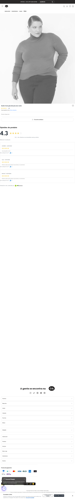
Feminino (4, 398)
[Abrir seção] (40, 398)
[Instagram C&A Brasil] (30, 393)
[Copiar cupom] (52, 2)
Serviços (4, 446)
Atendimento (5, 456)
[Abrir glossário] (39, 430)
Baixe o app (4, 451)
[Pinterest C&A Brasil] (37, 393)
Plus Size (4, 418)
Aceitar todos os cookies (59, 495)
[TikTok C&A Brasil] (34, 393)
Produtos (4, 441)
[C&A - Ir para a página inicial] (6, 6)
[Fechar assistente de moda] (24, 479)
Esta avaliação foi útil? (4, 152)
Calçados (4, 413)
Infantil (3, 408)
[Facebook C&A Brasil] (44, 393)
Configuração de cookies (47, 496)
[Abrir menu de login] (67, 6)
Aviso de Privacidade (30, 497)
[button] (64, 6)
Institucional (4, 436)
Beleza (3, 422)
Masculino (4, 403)
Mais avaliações (13, 110)
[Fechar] (72, 495)
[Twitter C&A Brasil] (41, 393)
